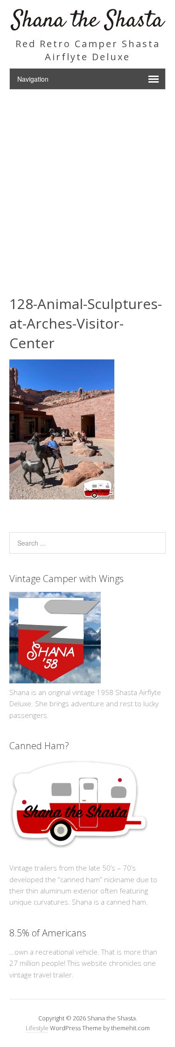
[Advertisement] (87, 183)
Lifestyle (37, 1028)
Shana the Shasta (87, 20)
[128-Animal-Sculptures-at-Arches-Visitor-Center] (61, 496)
